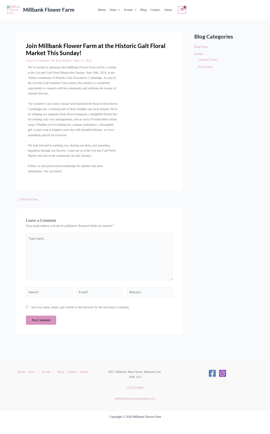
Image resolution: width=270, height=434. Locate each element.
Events (128, 9)
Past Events (205, 66)
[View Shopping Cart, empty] (182, 10)
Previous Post (27, 199)
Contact (155, 9)
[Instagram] (223, 373)
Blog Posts (201, 46)
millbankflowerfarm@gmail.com (135, 398)
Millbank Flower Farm (48, 10)
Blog (143, 9)
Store (113, 9)
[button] (118, 10)
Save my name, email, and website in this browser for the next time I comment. (80, 307)
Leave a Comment (37, 60)
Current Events (207, 59)
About (168, 9)
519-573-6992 (135, 387)
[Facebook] (212, 373)
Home (102, 9)
